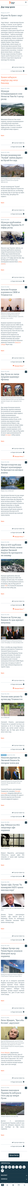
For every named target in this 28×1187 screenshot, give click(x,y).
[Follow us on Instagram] (13, 1167)
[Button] (18, 67)
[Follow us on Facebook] (6, 1167)
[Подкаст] (2, 1170)
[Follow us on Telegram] (20, 1167)
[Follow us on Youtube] (9, 1167)
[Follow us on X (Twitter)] (16, 1167)
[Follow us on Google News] (2, 1167)
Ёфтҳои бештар (14, 1155)
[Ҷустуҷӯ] (24, 1185)
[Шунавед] (7, 1185)
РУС (19, 1185)
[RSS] (24, 1167)
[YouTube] (13, 1185)
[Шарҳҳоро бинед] (18, 366)
